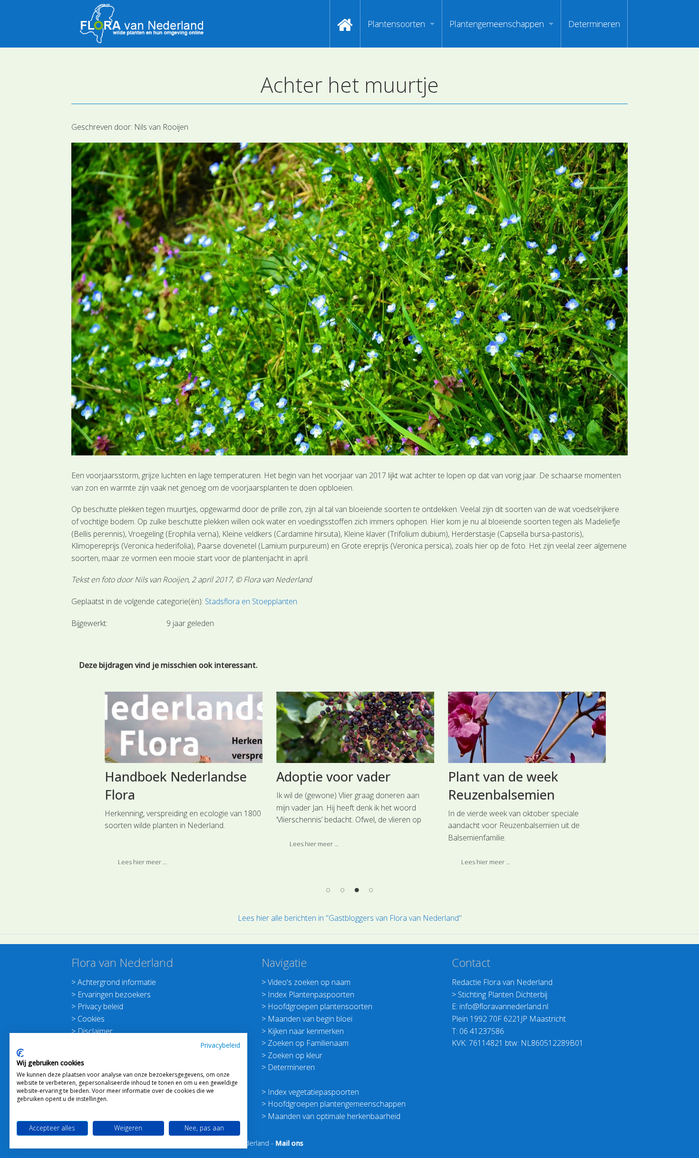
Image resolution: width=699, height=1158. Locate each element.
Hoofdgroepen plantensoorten (320, 1006)
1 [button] (328, 890)
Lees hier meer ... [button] (137, 862)
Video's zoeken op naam (309, 982)
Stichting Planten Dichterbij (502, 994)
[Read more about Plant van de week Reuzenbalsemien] (522, 727)
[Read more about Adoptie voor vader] (350, 727)
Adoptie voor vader (328, 776)
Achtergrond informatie (117, 982)
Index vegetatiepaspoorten (313, 1092)
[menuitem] (345, 24)
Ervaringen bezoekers (114, 994)
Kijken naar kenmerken (306, 1031)
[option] (178, 782)
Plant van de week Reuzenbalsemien (498, 785)
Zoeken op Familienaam (308, 1043)
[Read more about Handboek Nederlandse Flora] (178, 727)
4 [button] (371, 890)
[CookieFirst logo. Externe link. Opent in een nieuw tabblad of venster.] (20, 1053)
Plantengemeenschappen (496, 23)
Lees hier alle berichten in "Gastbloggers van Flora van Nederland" (350, 918)
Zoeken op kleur (295, 1055)
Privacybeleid (220, 1045)
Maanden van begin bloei (310, 1018)
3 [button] (356, 890)
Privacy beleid (100, 1006)
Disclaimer (95, 1031)
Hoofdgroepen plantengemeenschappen (337, 1104)
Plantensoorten (396, 23)
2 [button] (342, 890)
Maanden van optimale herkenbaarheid (334, 1116)
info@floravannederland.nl (503, 1006)
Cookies (91, 1018)
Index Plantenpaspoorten (311, 994)
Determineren (594, 23)
